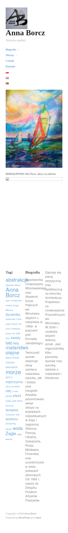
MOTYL (9, 377)
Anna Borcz (25, 33)
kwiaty (15, 337)
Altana (17, 285)
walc (18, 414)
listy (16, 343)
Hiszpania (16, 328)
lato (9, 343)
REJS (19, 400)
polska (8, 400)
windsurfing (11, 423)
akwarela (10, 285)
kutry (8, 338)
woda (18, 428)
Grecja (14, 324)
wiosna (9, 429)
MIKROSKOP (12, 367)
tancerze (9, 405)
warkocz (12, 418)
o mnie (15, 391)
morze (13, 372)
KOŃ (18, 333)
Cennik (10, 61)
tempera (12, 409)
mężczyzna (14, 381)
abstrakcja (17, 279)
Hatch (38, 517)
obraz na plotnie (13, 386)
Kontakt (10, 66)
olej (8, 390)
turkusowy (10, 414)
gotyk (8, 324)
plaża (17, 395)
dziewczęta (10, 319)
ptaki (14, 400)
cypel (8, 300)
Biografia (11, 49)
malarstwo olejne (17, 350)
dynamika (13, 314)
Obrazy (10, 55)
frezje (18, 319)
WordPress (24, 517)
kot (13, 333)
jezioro (9, 333)
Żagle (11, 433)
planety (9, 396)
